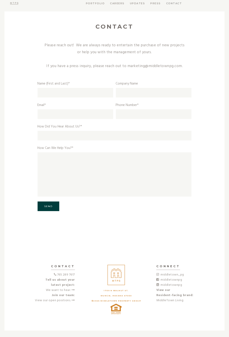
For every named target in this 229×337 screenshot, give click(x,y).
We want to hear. (59, 290)
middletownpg (170, 279)
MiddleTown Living (170, 300)
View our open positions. (53, 300)
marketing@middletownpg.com (154, 66)
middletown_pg (171, 274)
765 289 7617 (66, 274)
